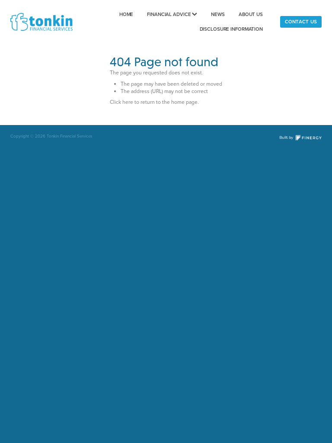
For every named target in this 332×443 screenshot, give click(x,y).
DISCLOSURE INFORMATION (231, 29)
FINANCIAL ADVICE (169, 14)
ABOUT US (251, 14)
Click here (121, 102)
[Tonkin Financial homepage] (41, 22)
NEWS (218, 14)
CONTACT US (301, 21)
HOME (126, 14)
